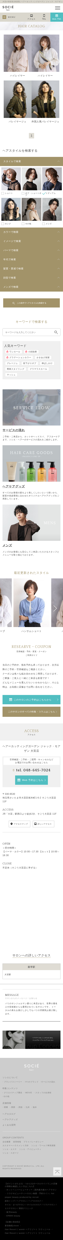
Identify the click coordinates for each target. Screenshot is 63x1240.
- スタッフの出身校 (42, 1093)
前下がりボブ (29, 363)
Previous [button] (8, 607)
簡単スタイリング (15, 369)
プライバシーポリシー (34, 1142)
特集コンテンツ (10, 1088)
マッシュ (11, 375)
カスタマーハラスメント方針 (16, 1145)
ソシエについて (10, 1077)
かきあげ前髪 (43, 357)
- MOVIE (28, 1093)
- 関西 (12, 1107)
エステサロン (11, 1208)
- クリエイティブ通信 (12, 1093)
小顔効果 (32, 352)
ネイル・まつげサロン (15, 1205)
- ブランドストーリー (12, 1082)
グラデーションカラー (20, 357)
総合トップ (10, 1201)
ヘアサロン (22, 1201)
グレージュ (12, 363)
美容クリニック (26, 1208)
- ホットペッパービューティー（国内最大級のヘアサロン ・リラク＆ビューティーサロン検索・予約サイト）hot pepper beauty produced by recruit (31, 1193)
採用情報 (17, 1142)
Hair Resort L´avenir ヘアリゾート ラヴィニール (27, 1229)
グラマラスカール (38, 369)
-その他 (6, 1096)
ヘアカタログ (9, 1114)
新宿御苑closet (12, 1226)
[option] (31, 607)
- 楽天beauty (11, 1212)
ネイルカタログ (34, 1205)
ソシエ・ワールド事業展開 (43, 1145)
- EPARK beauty (12, 1216)
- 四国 (20, 1107)
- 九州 (27, 1107)
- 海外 (34, 1107)
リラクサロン (49, 1205)
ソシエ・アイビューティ (30, 1149)
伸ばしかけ (47, 363)
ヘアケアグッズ (10, 1119)
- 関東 (5, 1107)
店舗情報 (7, 1103)
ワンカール (14, 352)
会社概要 (7, 1142)
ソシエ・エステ (10, 1149)
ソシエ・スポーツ (11, 1153)
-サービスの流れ (47, 1082)
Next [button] (55, 607)
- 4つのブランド (31, 1082)
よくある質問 (9, 1125)
